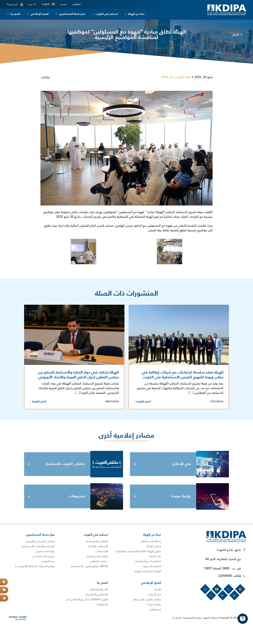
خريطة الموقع (210, 618)
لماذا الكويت (183, 77)
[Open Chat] (243, 619)
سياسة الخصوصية (192, 618)
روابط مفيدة (181, 496)
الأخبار (236, 34)
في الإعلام (182, 464)
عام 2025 (167, 77)
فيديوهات (77, 496)
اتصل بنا (177, 618)
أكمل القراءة (144, 401)
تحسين (63, 4)
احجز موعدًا (15, 4)
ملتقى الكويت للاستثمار (65, 464)
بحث (30, 4)
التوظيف (76, 4)
